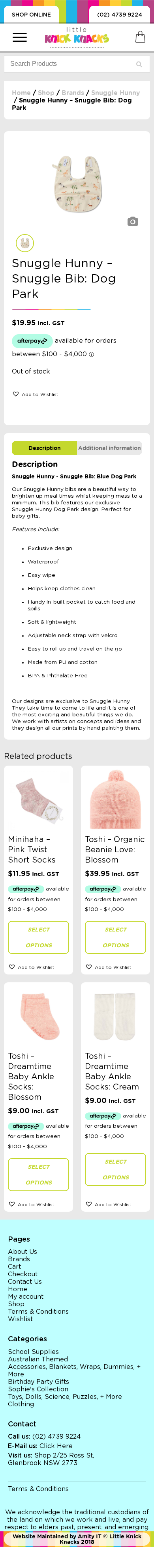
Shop (46, 93)
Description (44, 448)
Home (21, 93)
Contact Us (25, 1282)
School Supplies (33, 1352)
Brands (73, 93)
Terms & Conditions (38, 1312)
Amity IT (89, 1536)
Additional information (109, 448)
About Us (22, 1252)
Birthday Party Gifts (38, 1382)
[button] (35, 394)
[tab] (44, 448)
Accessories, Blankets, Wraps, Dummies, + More (74, 1371)
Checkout (23, 1274)
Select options (38, 937)
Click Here (56, 1446)
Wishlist (20, 1319)
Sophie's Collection (38, 1389)
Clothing (21, 1404)
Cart (14, 1267)
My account (25, 1297)
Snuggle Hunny (115, 93)
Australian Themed (38, 1359)
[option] (77, 184)
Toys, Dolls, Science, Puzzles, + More (65, 1397)
